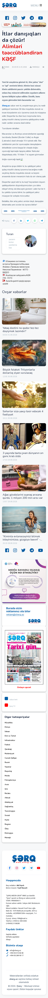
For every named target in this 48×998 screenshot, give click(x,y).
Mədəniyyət (9, 753)
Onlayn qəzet (24, 687)
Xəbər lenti (13, 700)
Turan (9, 234)
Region (8, 824)
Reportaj (8, 771)
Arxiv (7, 784)
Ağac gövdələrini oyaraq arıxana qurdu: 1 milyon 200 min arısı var (23, 496)
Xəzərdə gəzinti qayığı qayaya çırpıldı (16, 282)
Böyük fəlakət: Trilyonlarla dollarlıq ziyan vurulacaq (19, 371)
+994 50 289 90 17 (16, 955)
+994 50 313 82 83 (16, 953)
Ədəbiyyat (9, 802)
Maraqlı (8, 837)
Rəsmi (7, 762)
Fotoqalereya (10, 780)
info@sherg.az (15, 950)
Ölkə (7, 829)
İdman (7, 731)
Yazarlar (8, 767)
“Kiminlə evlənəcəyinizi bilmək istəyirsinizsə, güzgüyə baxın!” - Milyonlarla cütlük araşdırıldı (21, 540)
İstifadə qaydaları (12, 937)
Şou (6, 789)
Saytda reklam (11, 934)
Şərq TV (12, 706)
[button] (36, 5)
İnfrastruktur (10, 740)
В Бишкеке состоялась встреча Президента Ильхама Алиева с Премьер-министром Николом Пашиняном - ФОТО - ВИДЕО (16, 266)
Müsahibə (9, 723)
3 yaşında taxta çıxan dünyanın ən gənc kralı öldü (23, 454)
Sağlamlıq (9, 806)
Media (7, 776)
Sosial (7, 815)
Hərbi (7, 820)
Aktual (7, 798)
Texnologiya (10, 811)
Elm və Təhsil (10, 736)
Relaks (7, 793)
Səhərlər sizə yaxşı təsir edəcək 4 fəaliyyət (23, 413)
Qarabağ (8, 749)
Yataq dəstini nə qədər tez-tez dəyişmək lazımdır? (21, 329)
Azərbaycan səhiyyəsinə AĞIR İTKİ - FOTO (16, 276)
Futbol (7, 745)
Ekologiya (9, 833)
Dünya (7, 727)
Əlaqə (8, 939)
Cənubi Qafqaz (11, 758)
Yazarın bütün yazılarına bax (13, 243)
